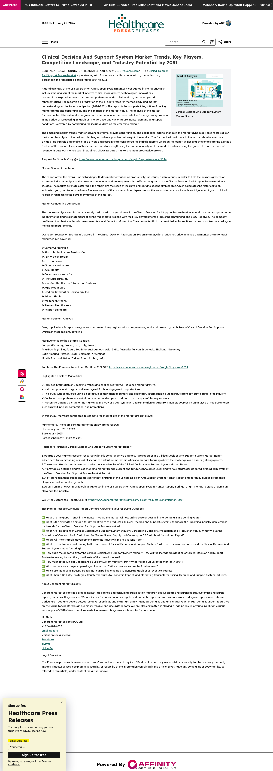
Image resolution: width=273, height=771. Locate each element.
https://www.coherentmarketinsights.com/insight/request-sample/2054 (123, 159)
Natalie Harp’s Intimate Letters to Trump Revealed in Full (51, 5)
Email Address (18, 740)
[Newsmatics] (22, 397)
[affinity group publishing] (22, 389)
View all (265, 4)
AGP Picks (10, 5)
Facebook (48, 639)
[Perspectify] (22, 382)
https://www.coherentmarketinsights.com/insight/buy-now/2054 (148, 367)
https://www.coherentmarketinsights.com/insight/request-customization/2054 (136, 499)
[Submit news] (22, 374)
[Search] (204, 41)
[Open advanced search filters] (211, 41)
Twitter (46, 643)
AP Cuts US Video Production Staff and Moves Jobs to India (148, 5)
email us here (50, 630)
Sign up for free (34, 755)
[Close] (61, 702)
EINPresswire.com (128, 70)
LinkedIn (47, 648)
